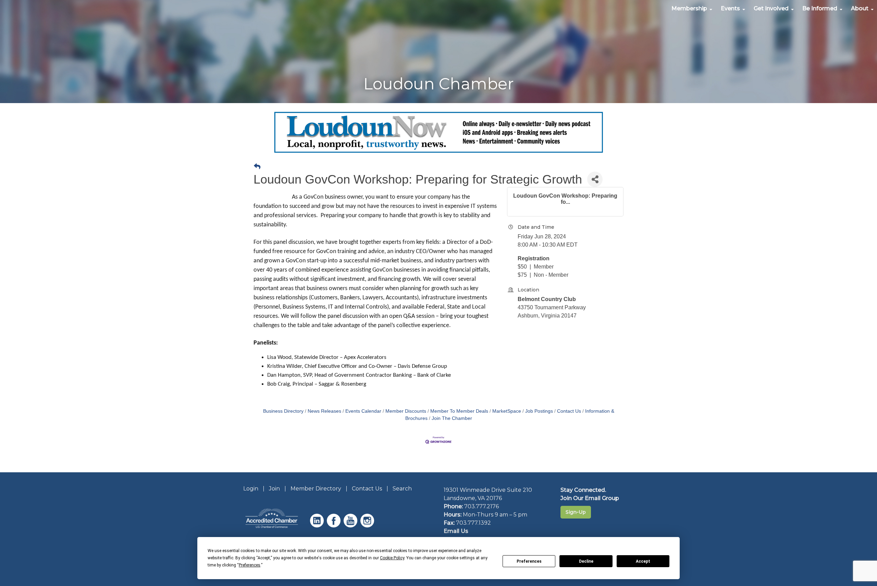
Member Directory (316, 488)
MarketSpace (506, 411)
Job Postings (539, 411)
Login (250, 488)
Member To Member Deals (459, 411)
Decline (586, 561)
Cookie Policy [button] (392, 558)
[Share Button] (595, 179)
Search (402, 488)
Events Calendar (363, 411)
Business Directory (283, 411)
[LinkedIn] (317, 525)
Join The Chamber (452, 418)
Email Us (456, 531)
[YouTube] (351, 525)
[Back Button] (257, 167)
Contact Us (569, 411)
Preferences (529, 561)
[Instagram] (368, 525)
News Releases (324, 411)
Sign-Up (576, 512)
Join (274, 488)
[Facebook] (334, 525)
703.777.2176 (481, 506)
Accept (643, 561)
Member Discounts (405, 411)
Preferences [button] (249, 565)
